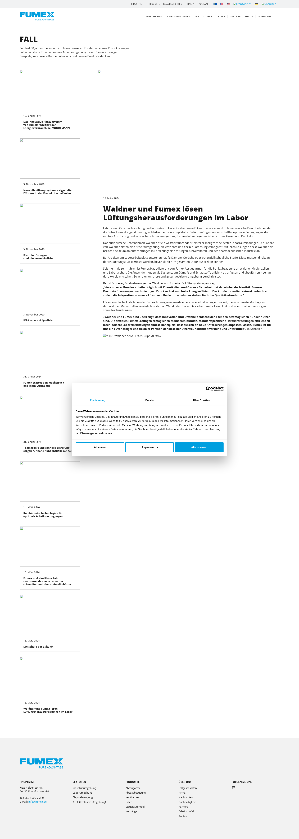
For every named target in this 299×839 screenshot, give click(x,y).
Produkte (154, 3)
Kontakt (203, 3)
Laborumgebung (82, 792)
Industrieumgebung (84, 788)
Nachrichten (186, 797)
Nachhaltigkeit (187, 802)
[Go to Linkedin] (234, 788)
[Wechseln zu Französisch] (242, 3)
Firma (188, 3)
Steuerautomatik (241, 16)
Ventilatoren (203, 16)
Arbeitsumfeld (187, 811)
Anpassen (148, 447)
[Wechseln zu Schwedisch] (215, 3)
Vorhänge (264, 16)
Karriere (183, 806)
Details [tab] (149, 400)
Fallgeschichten (172, 3)
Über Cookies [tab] (201, 400)
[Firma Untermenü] (194, 4)
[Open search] (276, 16)
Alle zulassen (199, 447)
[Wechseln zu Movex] (228, 3)
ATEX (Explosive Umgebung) (89, 802)
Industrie (136, 3)
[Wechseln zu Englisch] (221, 3)
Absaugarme (154, 16)
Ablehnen (100, 447)
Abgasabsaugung (178, 16)
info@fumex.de (37, 801)
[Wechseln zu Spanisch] (269, 3)
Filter (221, 16)
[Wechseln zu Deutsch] (256, 3)
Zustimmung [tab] (97, 400)
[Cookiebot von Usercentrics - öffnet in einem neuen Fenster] (208, 389)
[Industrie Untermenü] (144, 4)
